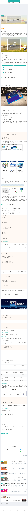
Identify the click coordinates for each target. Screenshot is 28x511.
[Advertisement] (14, 9)
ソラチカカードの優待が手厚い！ (9, 69)
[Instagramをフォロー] (7, 451)
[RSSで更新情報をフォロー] (14, 453)
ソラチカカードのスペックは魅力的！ (9, 67)
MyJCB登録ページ (3, 336)
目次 (13, 65)
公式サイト (5, 383)
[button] (26, 230)
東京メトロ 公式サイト (5, 241)
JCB (2, 383)
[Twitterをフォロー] (20, 449)
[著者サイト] (7, 449)
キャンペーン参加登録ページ (5, 332)
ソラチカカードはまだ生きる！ (8, 72)
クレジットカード (3, 433)
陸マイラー (7, 433)
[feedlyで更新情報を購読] (20, 451)
